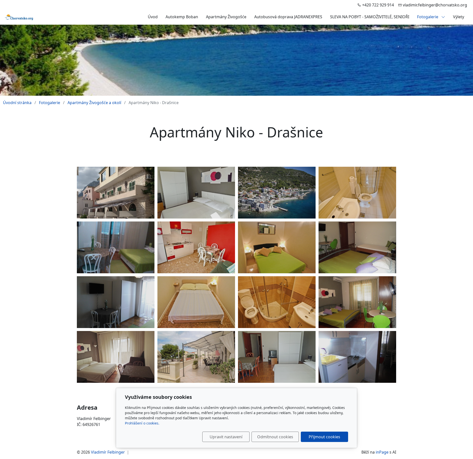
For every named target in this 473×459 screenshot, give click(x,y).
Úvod (153, 16)
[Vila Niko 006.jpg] (277, 357)
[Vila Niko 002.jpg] (196, 357)
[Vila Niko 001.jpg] (115, 193)
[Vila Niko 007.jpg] (277, 247)
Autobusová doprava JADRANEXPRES (288, 16)
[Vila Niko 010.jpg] (196, 302)
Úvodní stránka (17, 102)
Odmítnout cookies (275, 437)
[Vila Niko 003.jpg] (277, 193)
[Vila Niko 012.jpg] (115, 302)
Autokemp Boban (182, 16)
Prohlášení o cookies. (142, 423)
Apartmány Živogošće (226, 16)
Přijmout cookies (324, 437)
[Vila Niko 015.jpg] (357, 302)
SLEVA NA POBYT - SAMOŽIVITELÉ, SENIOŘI (369, 16)
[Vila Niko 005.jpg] (196, 193)
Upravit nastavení (226, 437)
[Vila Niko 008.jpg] (196, 247)
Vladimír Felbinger (108, 452)
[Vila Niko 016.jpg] (357, 247)
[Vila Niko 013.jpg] (115, 247)
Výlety (458, 16)
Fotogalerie (428, 16)
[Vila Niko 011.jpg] (357, 193)
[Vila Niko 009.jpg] (277, 302)
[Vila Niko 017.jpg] (357, 357)
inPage (382, 452)
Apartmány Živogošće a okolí (94, 102)
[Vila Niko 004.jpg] (115, 357)
